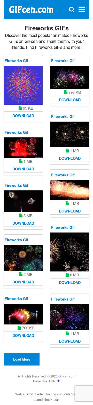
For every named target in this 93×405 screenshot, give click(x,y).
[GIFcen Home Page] (31, 9)
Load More (21, 359)
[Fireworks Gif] (23, 85)
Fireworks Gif (16, 60)
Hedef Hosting (45, 393)
